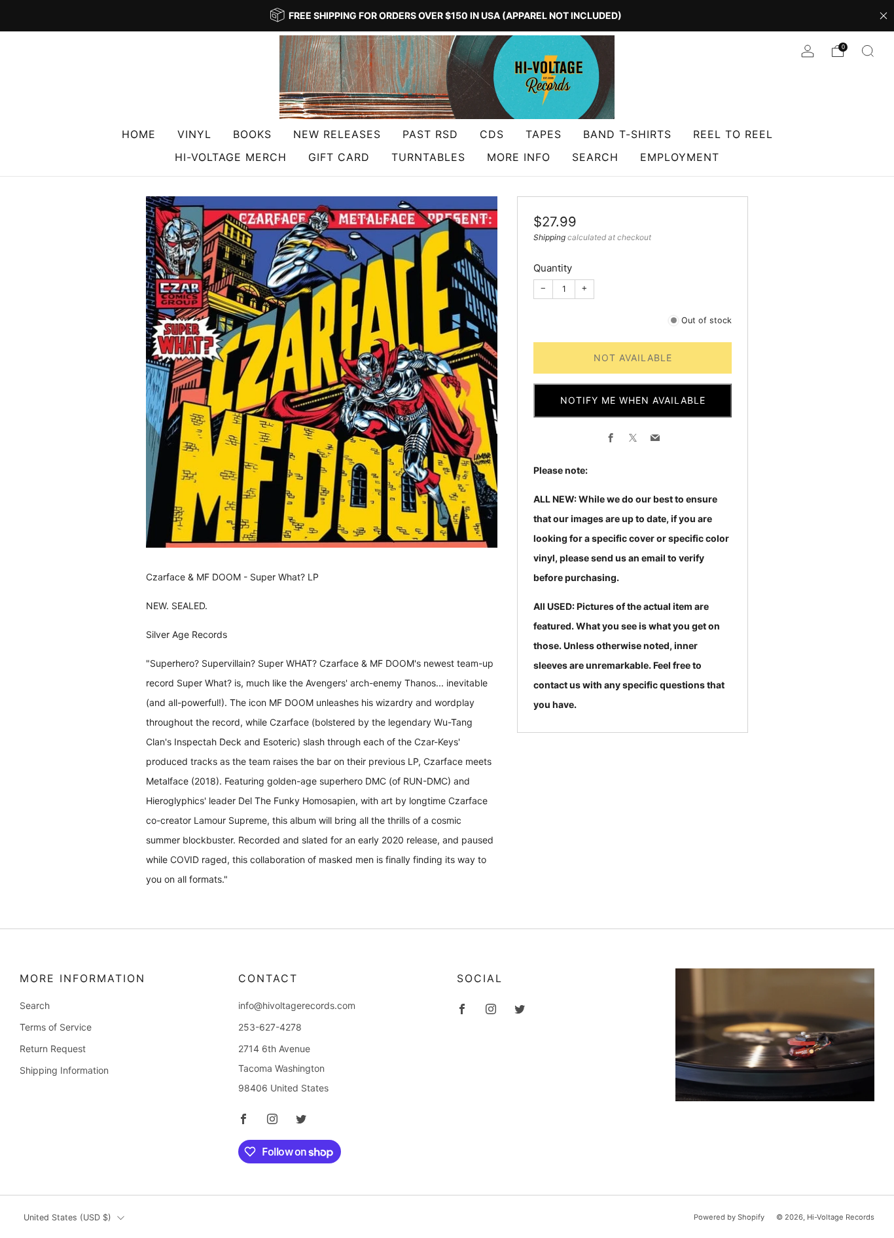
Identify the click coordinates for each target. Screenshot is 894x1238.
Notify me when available (633, 400)
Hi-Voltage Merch (231, 157)
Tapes (544, 134)
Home (139, 134)
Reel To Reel (733, 134)
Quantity (552, 268)
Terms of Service (56, 1027)
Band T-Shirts (627, 134)
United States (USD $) (67, 1217)
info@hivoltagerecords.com (296, 1005)
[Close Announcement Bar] (883, 15)
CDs (492, 134)
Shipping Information (64, 1070)
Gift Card (339, 157)
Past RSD (430, 134)
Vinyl (194, 134)
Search (595, 157)
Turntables (428, 157)
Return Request (53, 1048)
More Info (518, 157)
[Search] (867, 51)
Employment (679, 157)
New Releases (337, 134)
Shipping (549, 237)
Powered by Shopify (729, 1217)
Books (252, 134)
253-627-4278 (270, 1027)
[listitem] (447, 15)
